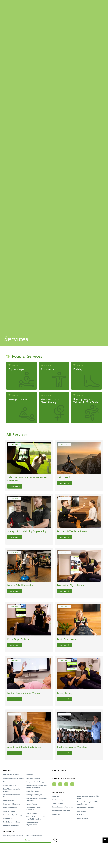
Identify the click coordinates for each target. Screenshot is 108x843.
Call (27, 840)
